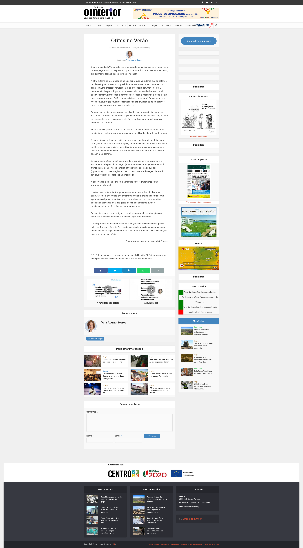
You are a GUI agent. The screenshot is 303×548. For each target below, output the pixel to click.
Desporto (109, 25)
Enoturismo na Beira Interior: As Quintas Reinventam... (155, 520)
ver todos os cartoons (198, 137)
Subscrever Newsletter (110, 2)
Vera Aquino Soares (134, 60)
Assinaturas (190, 25)
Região (155, 25)
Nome (90, 435)
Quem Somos (154, 545)
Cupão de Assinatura (195, 545)
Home (88, 25)
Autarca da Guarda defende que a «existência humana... (202, 332)
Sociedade (166, 25)
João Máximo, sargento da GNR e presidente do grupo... (111, 499)
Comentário (92, 412)
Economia (121, 25)
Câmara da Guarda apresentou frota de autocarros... (155, 531)
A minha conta (131, 2)
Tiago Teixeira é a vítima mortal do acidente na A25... (110, 520)
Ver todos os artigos (95, 339)
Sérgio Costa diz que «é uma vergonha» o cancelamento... (156, 510)
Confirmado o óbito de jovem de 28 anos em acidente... (109, 510)
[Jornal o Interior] (102, 11)
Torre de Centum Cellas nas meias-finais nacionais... (203, 346)
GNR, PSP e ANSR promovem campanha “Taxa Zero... (202, 386)
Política (132, 25)
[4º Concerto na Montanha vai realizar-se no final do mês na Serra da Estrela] (187, 358)
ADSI (113, 544)
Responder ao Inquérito (198, 41)
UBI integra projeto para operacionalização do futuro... (159, 390)
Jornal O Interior (192, 518)
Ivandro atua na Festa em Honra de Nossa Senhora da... (113, 390)
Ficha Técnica (97, 2)
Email (118, 435)
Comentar (126, 47)
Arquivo (122, 2)
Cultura (98, 25)
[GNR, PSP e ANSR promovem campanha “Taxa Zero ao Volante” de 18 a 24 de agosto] (187, 385)
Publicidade (175, 545)
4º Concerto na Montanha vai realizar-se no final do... (203, 359)
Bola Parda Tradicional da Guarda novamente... (203, 372)
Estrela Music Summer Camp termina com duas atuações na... (113, 376)
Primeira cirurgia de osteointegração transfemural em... (108, 531)
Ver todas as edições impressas (198, 202)
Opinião (142, 25)
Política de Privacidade (211, 545)
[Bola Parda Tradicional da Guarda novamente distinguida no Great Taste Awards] (187, 372)
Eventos (178, 25)
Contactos (87, 2)
